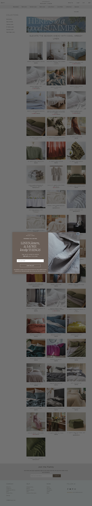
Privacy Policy (35, 271)
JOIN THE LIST (30, 265)
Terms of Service (43, 271)
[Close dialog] (78, 234)
